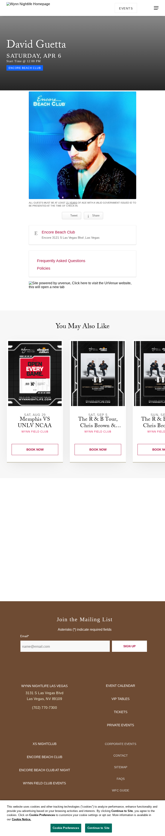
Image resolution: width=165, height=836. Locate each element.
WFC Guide (120, 790)
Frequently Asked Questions (61, 261)
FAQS (121, 778)
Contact (120, 755)
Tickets (120, 712)
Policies (43, 268)
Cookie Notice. (21, 819)
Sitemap (120, 767)
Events (126, 8)
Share (95, 215)
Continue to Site (98, 828)
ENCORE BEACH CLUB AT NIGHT (44, 770)
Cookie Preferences (66, 828)
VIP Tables (121, 699)
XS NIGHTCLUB (45, 744)
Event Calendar (120, 686)
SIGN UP (129, 646)
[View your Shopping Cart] (143, 7)
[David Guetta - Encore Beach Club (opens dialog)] (82, 145)
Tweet (74, 215)
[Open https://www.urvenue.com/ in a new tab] (82, 285)
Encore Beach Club (44, 757)
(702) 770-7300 (44, 707)
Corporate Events (120, 744)
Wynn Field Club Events (44, 783)
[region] (82, 818)
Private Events (120, 725)
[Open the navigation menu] (156, 8)
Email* (24, 636)
